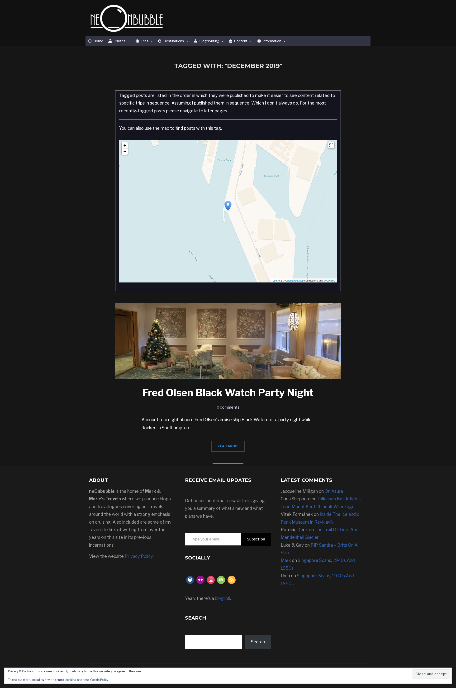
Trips (144, 41)
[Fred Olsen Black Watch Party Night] (228, 340)
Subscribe (256, 539)
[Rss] (231, 580)
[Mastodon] (190, 580)
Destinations (173, 41)
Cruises (120, 41)
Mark (286, 560)
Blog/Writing (209, 41)
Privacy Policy (139, 556)
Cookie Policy (99, 680)
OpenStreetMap (294, 280)
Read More (228, 446)
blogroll (222, 598)
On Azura (334, 491)
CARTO (331, 280)
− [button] (125, 151)
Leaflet (276, 280)
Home (98, 41)
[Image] (221, 580)
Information (272, 41)
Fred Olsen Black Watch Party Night (228, 393)
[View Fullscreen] (331, 145)
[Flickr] (200, 580)
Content (240, 41)
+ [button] (125, 145)
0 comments (228, 407)
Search (258, 641)
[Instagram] (211, 580)
